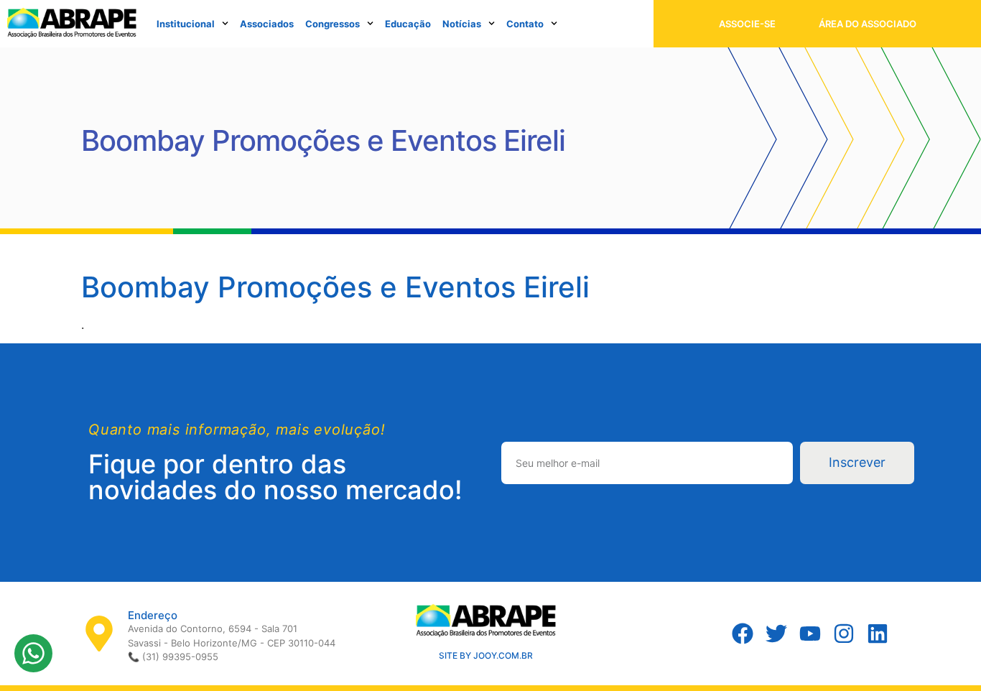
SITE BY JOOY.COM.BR (486, 655)
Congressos (332, 23)
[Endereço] (99, 633)
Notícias (461, 23)
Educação (408, 23)
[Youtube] (810, 633)
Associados (267, 23)
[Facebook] (742, 633)
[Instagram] (844, 633)
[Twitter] (776, 633)
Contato (525, 23)
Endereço (152, 615)
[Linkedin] (878, 633)
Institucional (186, 23)
